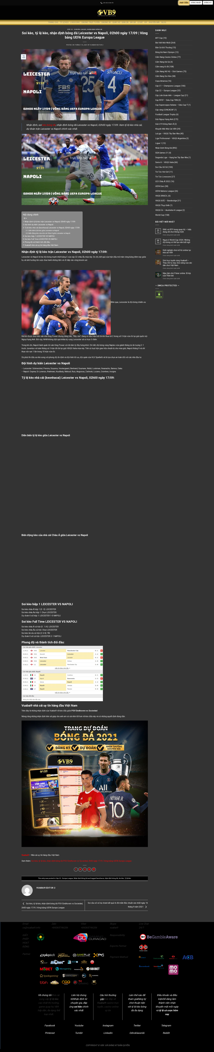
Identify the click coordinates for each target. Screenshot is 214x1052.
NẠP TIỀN (184, 3)
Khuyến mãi (154, 22)
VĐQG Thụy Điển (162, 205)
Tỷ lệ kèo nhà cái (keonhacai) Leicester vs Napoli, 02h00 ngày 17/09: (52, 228)
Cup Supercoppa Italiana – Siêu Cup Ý (171, 105)
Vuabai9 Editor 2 (96, 45)
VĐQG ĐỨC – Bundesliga (166, 200)
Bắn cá (125, 22)
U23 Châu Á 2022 (162, 181)
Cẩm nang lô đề (162, 66)
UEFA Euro (159, 186)
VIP (145, 22)
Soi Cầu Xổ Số (161, 167)
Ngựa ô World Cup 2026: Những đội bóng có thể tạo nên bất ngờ (176, 241)
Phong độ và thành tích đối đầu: (37, 242)
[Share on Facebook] (76, 869)
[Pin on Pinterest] (89, 869)
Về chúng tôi (44, 995)
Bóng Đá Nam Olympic (165, 52)
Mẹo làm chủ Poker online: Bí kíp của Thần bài (177, 274)
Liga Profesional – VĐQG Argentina (170, 138)
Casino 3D (106, 22)
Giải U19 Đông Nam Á (164, 124)
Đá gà (133, 22)
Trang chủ (53, 22)
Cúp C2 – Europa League (166, 90)
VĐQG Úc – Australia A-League (168, 210)
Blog (163, 22)
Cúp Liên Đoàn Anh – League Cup (169, 95)
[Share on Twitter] (80, 869)
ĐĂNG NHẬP (196, 3)
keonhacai (100, 878)
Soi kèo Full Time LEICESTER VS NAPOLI (41, 239)
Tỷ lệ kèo (64, 22)
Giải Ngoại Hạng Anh (164, 119)
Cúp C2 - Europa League (76, 29)
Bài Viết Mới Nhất (162, 43)
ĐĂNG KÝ (208, 3)
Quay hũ (116, 22)
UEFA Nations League (164, 191)
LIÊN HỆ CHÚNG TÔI (107, 2)
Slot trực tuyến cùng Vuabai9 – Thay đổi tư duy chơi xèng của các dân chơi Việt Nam (177, 262)
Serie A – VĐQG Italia (164, 162)
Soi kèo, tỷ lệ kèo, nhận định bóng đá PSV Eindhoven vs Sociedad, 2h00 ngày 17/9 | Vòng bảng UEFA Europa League (81, 861)
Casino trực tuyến (90, 22)
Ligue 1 (158, 143)
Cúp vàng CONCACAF (164, 110)
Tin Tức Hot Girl (162, 172)
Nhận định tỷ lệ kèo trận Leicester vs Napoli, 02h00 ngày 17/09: (50, 222)
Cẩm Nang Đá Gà (162, 62)
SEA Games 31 (161, 153)
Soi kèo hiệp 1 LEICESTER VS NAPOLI (40, 236)
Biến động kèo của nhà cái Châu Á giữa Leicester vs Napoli (49, 233)
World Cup (159, 215)
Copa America (161, 81)
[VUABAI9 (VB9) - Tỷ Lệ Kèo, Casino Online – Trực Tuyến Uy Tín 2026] (107, 12)
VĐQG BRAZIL (161, 196)
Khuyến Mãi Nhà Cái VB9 (165, 129)
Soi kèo (121, 878)
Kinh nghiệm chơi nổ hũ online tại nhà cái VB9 (177, 251)
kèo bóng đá (48, 125)
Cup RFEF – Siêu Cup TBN (166, 100)
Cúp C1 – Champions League (167, 86)
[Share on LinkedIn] (94, 869)
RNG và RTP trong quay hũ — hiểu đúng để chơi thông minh (177, 230)
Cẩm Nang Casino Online (166, 57)
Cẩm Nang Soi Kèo (163, 76)
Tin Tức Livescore (163, 177)
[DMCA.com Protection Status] (159, 294)
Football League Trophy (165, 114)
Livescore (75, 22)
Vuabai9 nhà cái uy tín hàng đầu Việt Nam (41, 245)
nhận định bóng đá (111, 878)
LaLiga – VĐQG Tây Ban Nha (167, 133)
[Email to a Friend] (85, 869)
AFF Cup (159, 38)
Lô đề (140, 22)
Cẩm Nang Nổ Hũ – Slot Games (168, 71)
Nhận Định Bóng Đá (94, 29)
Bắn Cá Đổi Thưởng (163, 47)
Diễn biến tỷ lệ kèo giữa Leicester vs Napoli (43, 230)
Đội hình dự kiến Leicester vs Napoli (39, 225)
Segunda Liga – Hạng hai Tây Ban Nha (171, 157)
